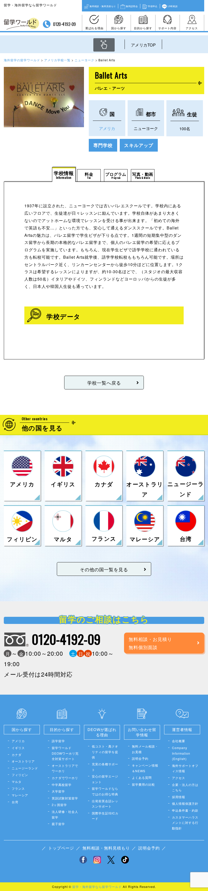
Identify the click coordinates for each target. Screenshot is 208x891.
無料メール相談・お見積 (145, 749)
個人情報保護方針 (185, 803)
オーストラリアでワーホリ (65, 768)
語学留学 (58, 741)
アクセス (192, 28)
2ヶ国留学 (59, 804)
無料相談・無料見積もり (103, 6)
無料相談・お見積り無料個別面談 (150, 643)
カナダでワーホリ (65, 778)
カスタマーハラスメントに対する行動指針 (185, 822)
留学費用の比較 (143, 784)
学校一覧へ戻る (104, 382)
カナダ (17, 754)
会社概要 (178, 741)
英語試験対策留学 (65, 798)
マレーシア (20, 795)
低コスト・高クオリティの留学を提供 (105, 751)
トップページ (61, 848)
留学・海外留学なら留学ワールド (97, 886)
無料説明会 (132, 6)
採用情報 (178, 797)
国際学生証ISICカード (105, 816)
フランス (18, 788)
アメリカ (107, 128)
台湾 (15, 802)
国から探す (118, 28)
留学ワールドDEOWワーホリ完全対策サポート (65, 753)
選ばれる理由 (94, 28)
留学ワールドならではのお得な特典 (105, 791)
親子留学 (58, 824)
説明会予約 (140, 758)
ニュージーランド (25, 768)
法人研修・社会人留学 (65, 814)
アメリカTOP (143, 45)
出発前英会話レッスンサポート (105, 804)
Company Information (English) (181, 753)
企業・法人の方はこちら (185, 787)
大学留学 (58, 791)
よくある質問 (142, 777)
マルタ (17, 781)
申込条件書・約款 (185, 810)
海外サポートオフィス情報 (185, 768)
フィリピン (20, 774)
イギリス (18, 748)
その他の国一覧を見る (104, 569)
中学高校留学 (62, 784)
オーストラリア (23, 761)
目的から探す (143, 28)
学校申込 (152, 6)
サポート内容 (167, 28)
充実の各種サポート (105, 767)
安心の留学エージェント (105, 779)
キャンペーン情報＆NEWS (145, 768)
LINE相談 (173, 6)
